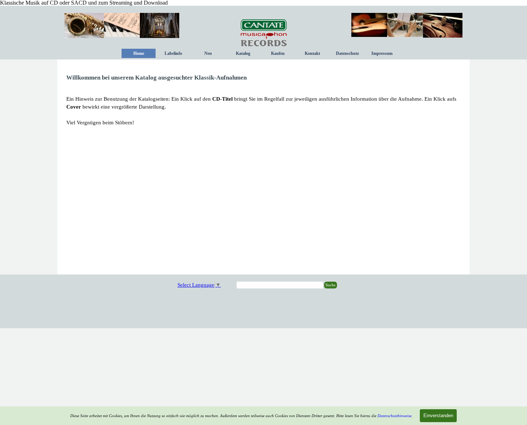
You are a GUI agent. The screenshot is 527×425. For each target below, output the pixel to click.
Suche (331, 285)
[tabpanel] (263, 99)
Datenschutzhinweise (395, 416)
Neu (208, 53)
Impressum (382, 53)
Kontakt (312, 53)
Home (138, 53)
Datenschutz (347, 53)
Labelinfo (173, 53)
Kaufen (278, 53)
